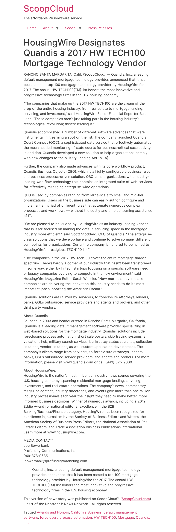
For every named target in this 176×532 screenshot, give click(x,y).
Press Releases (100, 28)
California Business (86, 512)
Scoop (70, 28)
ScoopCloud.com (136, 499)
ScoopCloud (49, 8)
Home (31, 28)
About (48, 28)
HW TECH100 (105, 517)
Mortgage (126, 517)
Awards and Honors (53, 512)
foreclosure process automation (66, 517)
